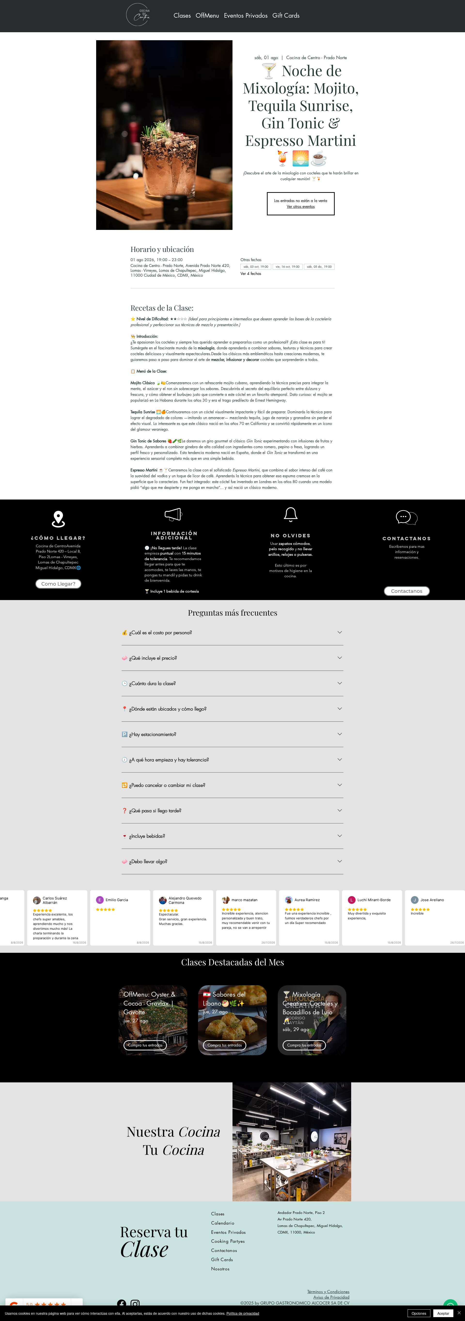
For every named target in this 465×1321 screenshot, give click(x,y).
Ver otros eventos (301, 206)
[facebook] (122, 1304)
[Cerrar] (459, 1313)
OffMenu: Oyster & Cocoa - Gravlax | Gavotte (149, 1003)
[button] (246, 15)
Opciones (419, 1313)
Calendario (222, 1223)
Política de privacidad (242, 1313)
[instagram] (135, 1304)
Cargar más (232, 1074)
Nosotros (220, 1269)
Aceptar (443, 1313)
